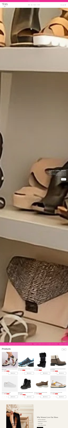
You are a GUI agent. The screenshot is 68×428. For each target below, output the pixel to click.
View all (64, 349)
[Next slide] (16, 360)
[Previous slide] (3, 360)
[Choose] (16, 366)
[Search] (61, 5)
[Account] (63, 5)
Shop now (63, 179)
